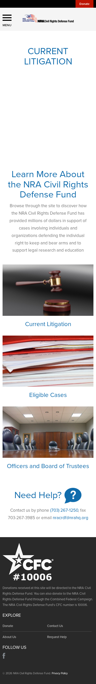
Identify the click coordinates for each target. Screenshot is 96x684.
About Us (9, 637)
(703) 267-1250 (64, 510)
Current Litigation (48, 324)
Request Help (57, 637)
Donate (84, 4)
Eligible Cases (48, 395)
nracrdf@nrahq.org (70, 517)
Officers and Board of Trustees (48, 466)
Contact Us (55, 626)
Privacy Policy (60, 673)
